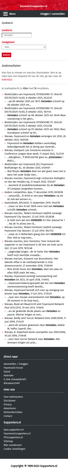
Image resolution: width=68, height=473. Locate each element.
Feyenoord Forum (13, 367)
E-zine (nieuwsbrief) (15, 379)
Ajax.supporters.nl (14, 429)
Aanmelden (10, 363)
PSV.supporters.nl (13, 437)
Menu (12, 13)
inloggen (45, 13)
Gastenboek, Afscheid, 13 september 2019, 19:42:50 (32, 202)
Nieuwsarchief (12, 383)
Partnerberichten (13, 412)
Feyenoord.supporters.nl (17, 433)
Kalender (9, 375)
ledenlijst (7, 79)
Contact (8, 416)
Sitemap (8, 441)
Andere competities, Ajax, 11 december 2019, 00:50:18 (34, 192)
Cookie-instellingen (14, 448)
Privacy (8, 404)
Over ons (9, 389)
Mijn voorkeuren (13, 445)
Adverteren (10, 408)
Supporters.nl (12, 422)
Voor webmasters (13, 396)
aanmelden (58, 13)
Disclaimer (10, 400)
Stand (7, 371)
